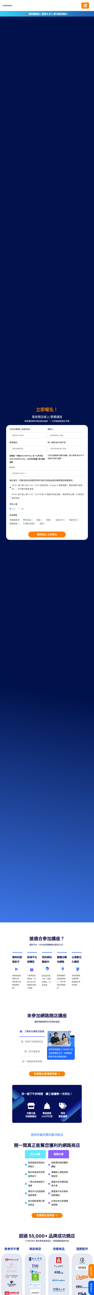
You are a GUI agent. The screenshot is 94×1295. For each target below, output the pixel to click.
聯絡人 (50, 429)
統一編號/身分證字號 (57, 442)
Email (12, 467)
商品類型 (13, 515)
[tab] (32, 1033)
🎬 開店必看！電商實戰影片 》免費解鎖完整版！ (47, 14)
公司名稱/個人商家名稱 (20, 429)
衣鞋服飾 (14, 520)
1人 (13, 509)
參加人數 (13, 504)
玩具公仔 (60, 520)
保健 (48, 520)
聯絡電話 (13, 442)
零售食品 (27, 520)
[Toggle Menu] (75, 5)
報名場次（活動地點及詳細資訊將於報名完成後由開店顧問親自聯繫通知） (42, 480)
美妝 (38, 520)
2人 (22, 509)
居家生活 (73, 520)
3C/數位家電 (28, 524)
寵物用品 (14, 524)
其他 (42, 524)
